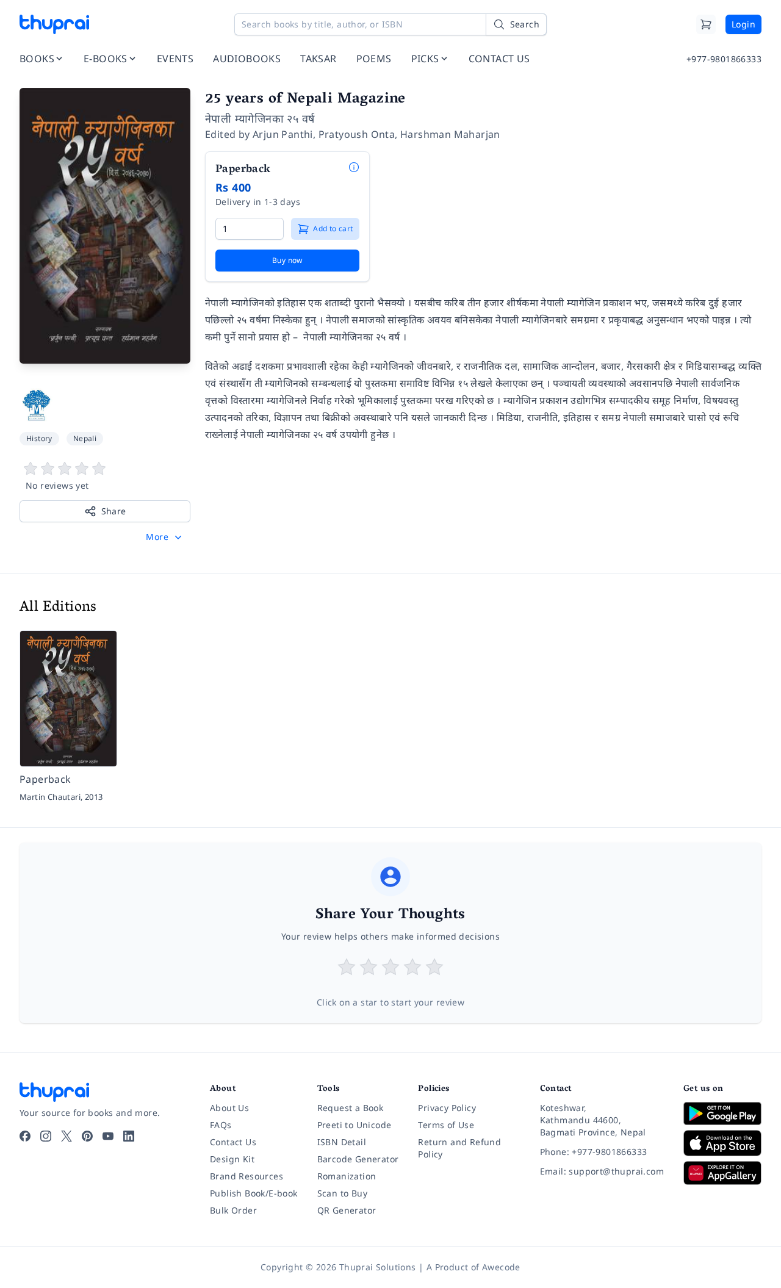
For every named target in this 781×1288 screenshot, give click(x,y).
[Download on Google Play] (722, 1113)
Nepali (84, 438)
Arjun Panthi (283, 134)
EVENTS (175, 58)
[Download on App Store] (722, 1143)
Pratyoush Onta (357, 134)
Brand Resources (246, 1176)
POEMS (374, 58)
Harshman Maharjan (450, 134)
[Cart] (706, 24)
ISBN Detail (341, 1142)
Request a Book (350, 1108)
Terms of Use (446, 1125)
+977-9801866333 (723, 59)
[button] (165, 537)
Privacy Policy (447, 1108)
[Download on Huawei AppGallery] (722, 1172)
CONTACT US (499, 58)
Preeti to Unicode (354, 1125)
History (39, 438)
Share (113, 511)
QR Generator (346, 1210)
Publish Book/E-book (254, 1193)
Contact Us (233, 1142)
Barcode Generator (358, 1159)
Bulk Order (233, 1210)
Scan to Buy (342, 1193)
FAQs (221, 1125)
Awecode (501, 1267)
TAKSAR (318, 58)
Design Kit (232, 1159)
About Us (229, 1108)
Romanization (346, 1176)
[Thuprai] (54, 24)
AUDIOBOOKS (247, 58)
